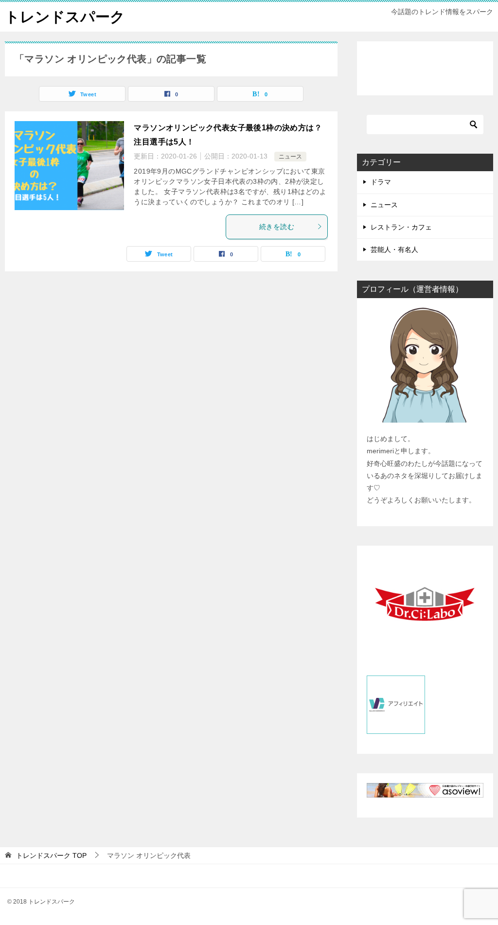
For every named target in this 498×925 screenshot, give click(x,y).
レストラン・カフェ (401, 227)
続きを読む (276, 227)
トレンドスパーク (65, 17)
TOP (51, 855)
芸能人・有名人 (394, 249)
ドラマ (381, 182)
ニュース (290, 156)
